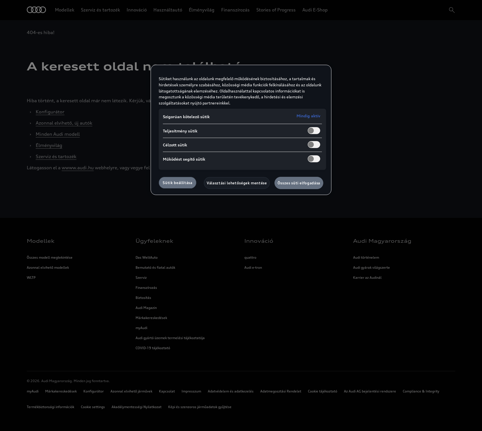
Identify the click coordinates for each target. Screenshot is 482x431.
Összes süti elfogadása (299, 183)
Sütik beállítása (177, 182)
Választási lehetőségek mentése (237, 183)
